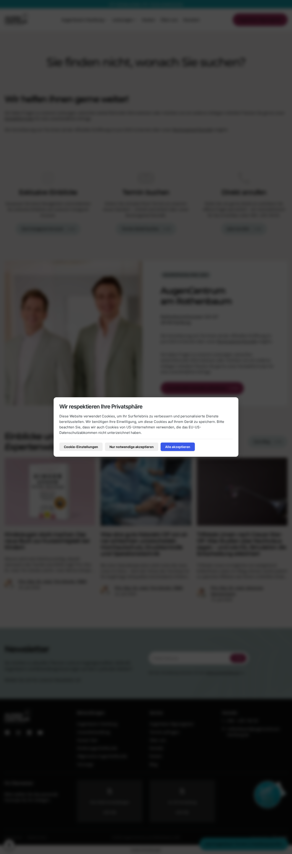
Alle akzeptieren (177, 447)
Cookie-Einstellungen (81, 447)
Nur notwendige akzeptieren (132, 447)
